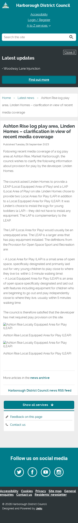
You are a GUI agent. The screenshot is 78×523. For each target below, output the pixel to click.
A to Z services (37, 25)
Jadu (39, 508)
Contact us (18, 425)
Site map (55, 491)
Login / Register (39, 20)
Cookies (27, 491)
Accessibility (39, 14)
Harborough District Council (43, 5)
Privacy (40, 491)
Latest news (26, 98)
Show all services (36, 405)
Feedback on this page (26, 417)
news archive (40, 378)
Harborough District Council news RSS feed (39, 390)
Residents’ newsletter (51, 495)
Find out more (39, 80)
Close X (69, 52)
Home (6, 98)
